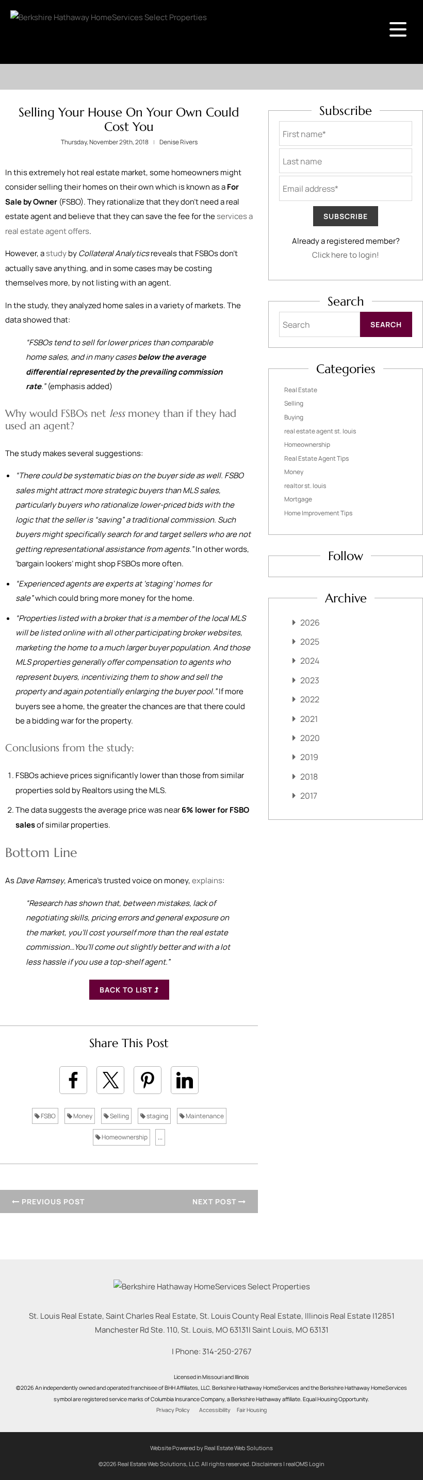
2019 (309, 757)
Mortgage (298, 499)
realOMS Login (305, 1464)
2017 (308, 795)
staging (156, 1116)
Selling (119, 1116)
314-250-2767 (227, 1351)
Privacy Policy (173, 1410)
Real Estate (300, 389)
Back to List (127, 990)
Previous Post (52, 1201)
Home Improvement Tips (318, 513)
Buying (293, 417)
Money (82, 1116)
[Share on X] (110, 1080)
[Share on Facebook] (73, 1080)
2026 (310, 622)
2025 (309, 641)
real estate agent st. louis (320, 431)
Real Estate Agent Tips (316, 458)
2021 (309, 719)
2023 (309, 680)
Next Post (215, 1201)
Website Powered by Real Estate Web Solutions (211, 1448)
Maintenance (204, 1116)
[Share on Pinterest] (147, 1080)
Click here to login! (345, 254)
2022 (309, 699)
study (56, 253)
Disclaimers (267, 1464)
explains (207, 880)
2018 (309, 776)
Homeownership (124, 1137)
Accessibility (215, 1410)
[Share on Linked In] (185, 1080)
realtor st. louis (305, 485)
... (160, 1137)
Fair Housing (252, 1410)
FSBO (48, 1116)
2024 (309, 660)
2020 (310, 738)
